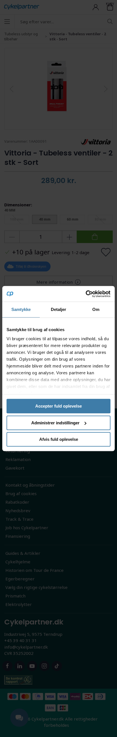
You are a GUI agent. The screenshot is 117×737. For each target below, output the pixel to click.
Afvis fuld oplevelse (58, 439)
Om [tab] (95, 309)
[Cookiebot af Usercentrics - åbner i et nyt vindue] (85, 294)
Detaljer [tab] (58, 309)
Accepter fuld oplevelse (58, 406)
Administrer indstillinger (55, 422)
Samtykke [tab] (21, 309)
